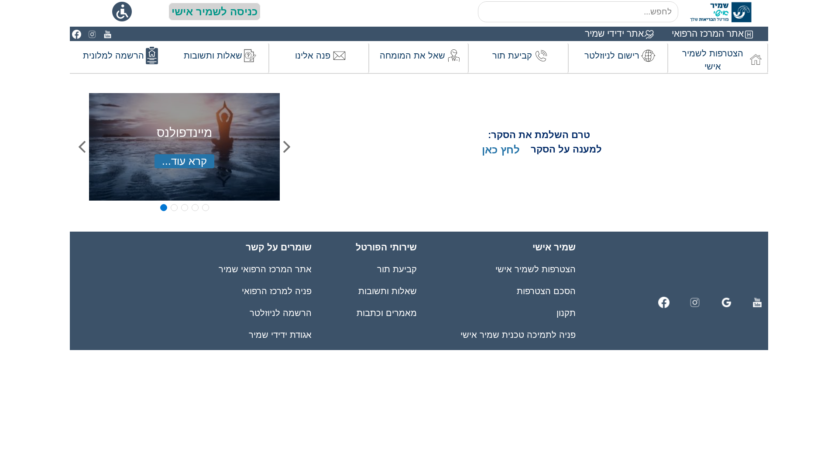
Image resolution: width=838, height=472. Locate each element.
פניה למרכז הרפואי (277, 291)
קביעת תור (396, 269)
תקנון (566, 313)
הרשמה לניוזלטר (281, 313)
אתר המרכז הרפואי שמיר (265, 269)
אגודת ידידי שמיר (280, 335)
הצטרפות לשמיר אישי (535, 269)
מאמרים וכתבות (386, 313)
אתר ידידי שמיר (614, 33)
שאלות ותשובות (387, 291)
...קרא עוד (184, 161)
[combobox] (578, 11)
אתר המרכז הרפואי (708, 33)
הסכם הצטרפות (546, 291)
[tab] (163, 207)
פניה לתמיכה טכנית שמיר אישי (518, 335)
